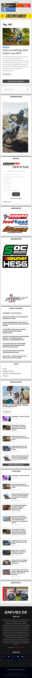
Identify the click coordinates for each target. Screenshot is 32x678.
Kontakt (5, 368)
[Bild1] (8, 4)
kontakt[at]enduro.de (18, 647)
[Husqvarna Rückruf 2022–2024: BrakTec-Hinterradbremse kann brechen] (7, 448)
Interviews (8, 186)
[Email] (22, 656)
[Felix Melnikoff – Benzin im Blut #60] (7, 418)
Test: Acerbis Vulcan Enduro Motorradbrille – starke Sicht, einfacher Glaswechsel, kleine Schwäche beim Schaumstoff (19, 532)
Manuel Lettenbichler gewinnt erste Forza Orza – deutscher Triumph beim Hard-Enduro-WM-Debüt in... (20, 457)
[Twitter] (9, 656)
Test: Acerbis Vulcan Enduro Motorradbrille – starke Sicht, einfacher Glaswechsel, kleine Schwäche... (19, 428)
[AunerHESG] (15, 267)
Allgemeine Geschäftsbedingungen (12, 373)
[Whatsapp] (15, 661)
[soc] (15, 255)
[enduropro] (15, 218)
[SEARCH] (27, 89)
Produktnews (8, 179)
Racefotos (8, 188)
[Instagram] (13, 656)
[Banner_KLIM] (15, 152)
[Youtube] (18, 656)
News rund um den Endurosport (13, 174)
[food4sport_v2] (15, 225)
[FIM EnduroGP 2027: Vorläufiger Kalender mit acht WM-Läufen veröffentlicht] (7, 562)
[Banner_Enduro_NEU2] (8, 8)
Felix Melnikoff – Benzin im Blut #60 (20, 417)
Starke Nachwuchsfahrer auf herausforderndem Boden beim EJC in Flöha (20, 438)
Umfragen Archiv (7, 201)
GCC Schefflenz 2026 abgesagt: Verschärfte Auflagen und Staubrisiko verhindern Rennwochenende (19, 508)
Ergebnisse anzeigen (16, 198)
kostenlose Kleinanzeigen (12, 190)
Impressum (6, 376)
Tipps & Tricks (9, 181)
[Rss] (27, 656)
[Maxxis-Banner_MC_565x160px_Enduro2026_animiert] (23, 4)
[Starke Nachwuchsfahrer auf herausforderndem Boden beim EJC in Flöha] (7, 438)
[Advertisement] (16, 281)
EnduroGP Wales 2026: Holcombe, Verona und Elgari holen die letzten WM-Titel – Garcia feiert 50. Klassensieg (20, 572)
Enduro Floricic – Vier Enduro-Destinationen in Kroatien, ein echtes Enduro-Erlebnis (19, 552)
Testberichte (8, 183)
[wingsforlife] (15, 302)
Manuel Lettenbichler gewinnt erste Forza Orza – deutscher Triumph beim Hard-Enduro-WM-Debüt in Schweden (20, 496)
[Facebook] (4, 656)
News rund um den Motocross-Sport (14, 177)
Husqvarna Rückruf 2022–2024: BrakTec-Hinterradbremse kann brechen (19, 448)
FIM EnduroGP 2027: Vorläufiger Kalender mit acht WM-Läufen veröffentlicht (19, 561)
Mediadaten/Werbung (8, 371)
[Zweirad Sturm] (15, 232)
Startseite (5, 22)
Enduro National (6, 47)
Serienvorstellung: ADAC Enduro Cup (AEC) (15, 52)
